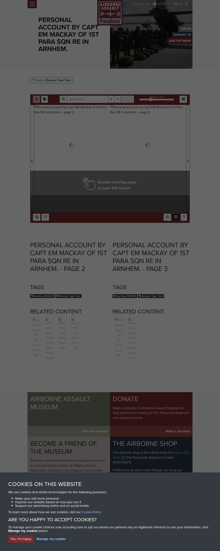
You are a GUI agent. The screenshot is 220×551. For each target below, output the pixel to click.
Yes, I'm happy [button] (20, 538)
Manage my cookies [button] (51, 538)
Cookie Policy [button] (91, 512)
